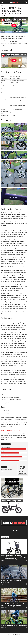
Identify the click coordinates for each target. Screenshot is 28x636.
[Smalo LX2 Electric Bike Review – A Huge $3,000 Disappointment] (14, 595)
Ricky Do (3, 15)
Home (2, 5)
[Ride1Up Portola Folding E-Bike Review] (14, 617)
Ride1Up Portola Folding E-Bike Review (14, 625)
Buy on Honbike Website (10, 430)
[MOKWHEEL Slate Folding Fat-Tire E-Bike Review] (14, 572)
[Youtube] (17, 530)
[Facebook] (11, 530)
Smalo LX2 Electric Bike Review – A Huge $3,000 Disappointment (12, 605)
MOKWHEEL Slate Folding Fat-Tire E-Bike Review (13, 581)
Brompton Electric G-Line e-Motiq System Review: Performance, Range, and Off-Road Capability (13, 557)
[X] (14, 530)
